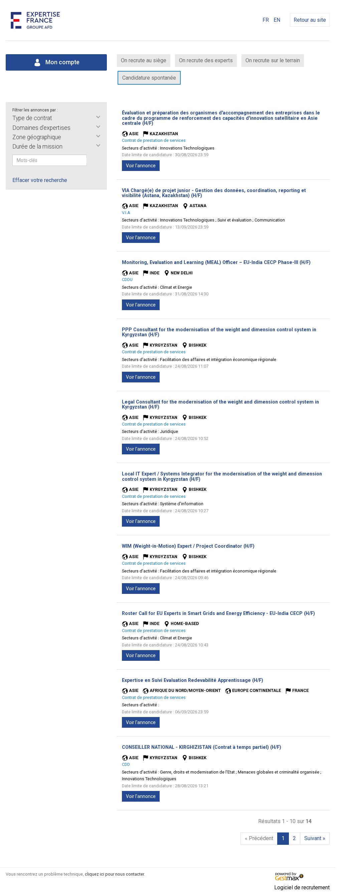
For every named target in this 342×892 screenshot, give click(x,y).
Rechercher (91, 160)
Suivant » (314, 838)
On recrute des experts (206, 60)
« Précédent (259, 838)
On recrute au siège (143, 60)
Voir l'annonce (141, 165)
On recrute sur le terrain (272, 60)
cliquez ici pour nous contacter (114, 874)
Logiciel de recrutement (302, 887)
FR (266, 20)
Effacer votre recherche (39, 180)
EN (277, 20)
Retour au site (310, 20)
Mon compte (61, 62)
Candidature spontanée (149, 78)
